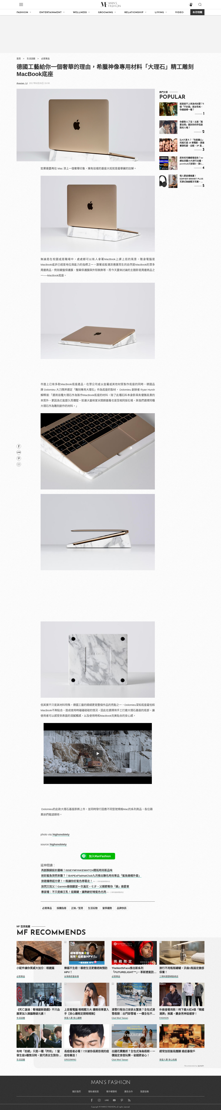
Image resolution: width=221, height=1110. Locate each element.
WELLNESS (80, 12)
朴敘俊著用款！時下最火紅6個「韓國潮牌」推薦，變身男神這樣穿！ (181, 1011)
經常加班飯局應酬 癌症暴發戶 (177, 1051)
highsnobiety (61, 834)
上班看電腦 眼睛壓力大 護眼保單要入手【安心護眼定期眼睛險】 (86, 1011)
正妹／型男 (77, 908)
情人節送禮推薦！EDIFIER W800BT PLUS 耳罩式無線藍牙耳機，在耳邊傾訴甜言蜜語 (191, 179)
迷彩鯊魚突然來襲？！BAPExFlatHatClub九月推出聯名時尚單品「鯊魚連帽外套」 (91, 875)
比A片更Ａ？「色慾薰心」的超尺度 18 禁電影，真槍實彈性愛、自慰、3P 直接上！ (192, 143)
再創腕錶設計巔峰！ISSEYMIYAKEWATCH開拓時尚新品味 (76, 870)
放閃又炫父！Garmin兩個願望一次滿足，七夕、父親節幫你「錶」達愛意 (85, 886)
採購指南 (61, 908)
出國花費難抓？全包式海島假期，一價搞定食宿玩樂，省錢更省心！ (133, 1053)
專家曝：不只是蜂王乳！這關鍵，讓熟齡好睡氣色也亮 (73, 891)
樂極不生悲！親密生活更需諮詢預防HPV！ (85, 970)
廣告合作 (128, 1091)
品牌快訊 (121, 908)
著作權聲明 (111, 1091)
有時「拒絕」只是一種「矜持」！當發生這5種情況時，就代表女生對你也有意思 (39, 1053)
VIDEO (179, 12)
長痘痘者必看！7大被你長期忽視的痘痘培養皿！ (86, 1053)
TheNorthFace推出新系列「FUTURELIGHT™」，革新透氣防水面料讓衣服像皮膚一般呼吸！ (134, 970)
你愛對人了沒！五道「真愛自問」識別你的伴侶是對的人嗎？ (191, 125)
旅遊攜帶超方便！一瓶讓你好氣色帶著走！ (67, 881)
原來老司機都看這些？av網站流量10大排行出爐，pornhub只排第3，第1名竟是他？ (192, 160)
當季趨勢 (107, 908)
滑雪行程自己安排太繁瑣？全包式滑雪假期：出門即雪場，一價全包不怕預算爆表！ (133, 1012)
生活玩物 (93, 908)
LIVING (159, 12)
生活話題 (31, 58)
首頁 (19, 58)
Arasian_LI (22, 83)
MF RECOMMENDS (51, 933)
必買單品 (45, 58)
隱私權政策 (93, 1091)
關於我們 (76, 1091)
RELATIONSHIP (133, 12)
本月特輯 (197, 12)
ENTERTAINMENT (50, 12)
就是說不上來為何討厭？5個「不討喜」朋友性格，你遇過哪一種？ (192, 106)
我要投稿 (144, 1091)
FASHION (22, 12)
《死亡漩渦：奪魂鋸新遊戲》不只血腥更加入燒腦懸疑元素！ (38, 1011)
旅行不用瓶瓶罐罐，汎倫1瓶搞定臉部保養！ (181, 970)
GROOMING (105, 12)
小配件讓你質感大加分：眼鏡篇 (35, 968)
